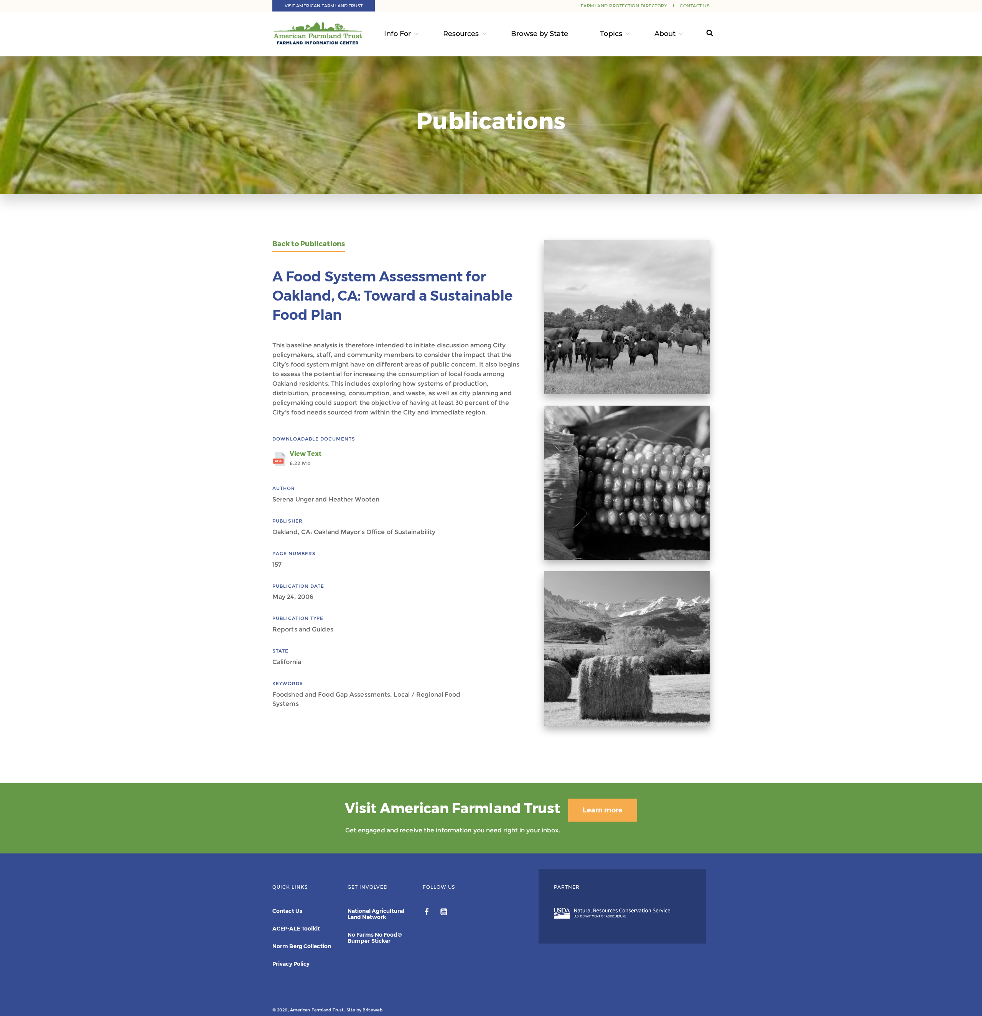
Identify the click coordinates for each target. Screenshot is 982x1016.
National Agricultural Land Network (376, 914)
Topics (611, 34)
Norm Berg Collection (301, 946)
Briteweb (372, 1010)
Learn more (603, 810)
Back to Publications (308, 244)
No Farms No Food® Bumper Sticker (375, 937)
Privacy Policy (291, 963)
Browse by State (539, 34)
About (665, 34)
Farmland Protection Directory (624, 5)
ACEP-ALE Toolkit (296, 928)
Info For (397, 34)
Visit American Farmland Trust (324, 5)
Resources (461, 34)
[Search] (702, 34)
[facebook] (427, 912)
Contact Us (695, 5)
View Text (305, 458)
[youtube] (444, 912)
